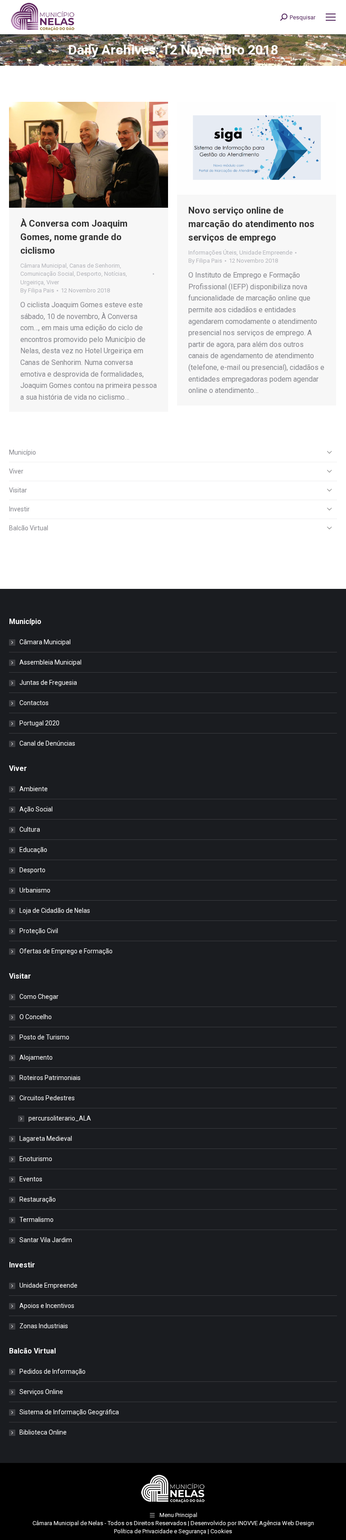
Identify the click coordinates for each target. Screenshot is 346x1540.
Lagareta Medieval (45, 1138)
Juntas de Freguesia (48, 682)
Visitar (18, 490)
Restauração (37, 1199)
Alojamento (36, 1057)
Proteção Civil (38, 930)
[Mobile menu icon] (330, 17)
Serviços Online (41, 1391)
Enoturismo (35, 1158)
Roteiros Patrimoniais (50, 1077)
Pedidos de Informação (52, 1371)
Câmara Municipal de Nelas (67, 1523)
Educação (33, 849)
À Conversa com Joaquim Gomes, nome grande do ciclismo (73, 237)
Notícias (115, 273)
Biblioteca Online (43, 1432)
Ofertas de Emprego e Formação (66, 951)
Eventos (30, 1179)
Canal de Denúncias (47, 743)
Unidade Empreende (265, 252)
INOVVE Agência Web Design (276, 1523)
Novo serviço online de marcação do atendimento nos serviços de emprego (251, 224)
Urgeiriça (32, 282)
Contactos (34, 702)
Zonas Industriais (43, 1326)
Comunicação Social (47, 273)
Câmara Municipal (43, 265)
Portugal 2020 (39, 723)
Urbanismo (34, 890)
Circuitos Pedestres (47, 1098)
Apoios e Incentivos (46, 1305)
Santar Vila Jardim (45, 1240)
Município (22, 452)
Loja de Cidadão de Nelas (54, 910)
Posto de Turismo (44, 1037)
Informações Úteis (212, 252)
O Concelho (35, 1017)
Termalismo (36, 1219)
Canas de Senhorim (94, 265)
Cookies (221, 1531)
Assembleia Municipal (50, 662)
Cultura (29, 829)
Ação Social (36, 809)
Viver (52, 282)
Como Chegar (39, 996)
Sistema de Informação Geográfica (69, 1412)
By (37, 290)
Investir (19, 509)
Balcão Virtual (28, 528)
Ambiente (33, 789)
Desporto (89, 273)
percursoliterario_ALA (59, 1118)
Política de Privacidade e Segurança (160, 1531)
